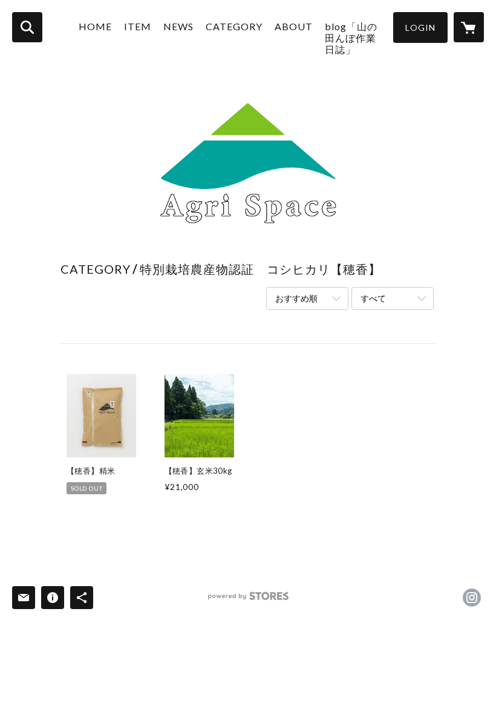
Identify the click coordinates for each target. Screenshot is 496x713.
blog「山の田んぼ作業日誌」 (351, 38)
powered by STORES (248, 600)
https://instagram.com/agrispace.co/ (472, 598)
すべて (373, 298)
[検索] (27, 27)
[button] (420, 27)
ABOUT (294, 26)
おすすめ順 (296, 298)
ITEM (137, 26)
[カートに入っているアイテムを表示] (469, 27)
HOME (95, 26)
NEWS (178, 26)
